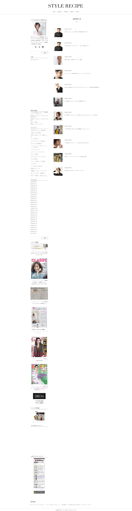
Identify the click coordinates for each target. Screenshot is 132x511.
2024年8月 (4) (34, 196)
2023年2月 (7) (34, 227)
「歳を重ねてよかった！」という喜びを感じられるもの (77, 142)
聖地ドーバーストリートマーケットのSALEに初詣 (75, 156)
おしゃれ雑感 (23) (42, 130)
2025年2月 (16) (34, 189)
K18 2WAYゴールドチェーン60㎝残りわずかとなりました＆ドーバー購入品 (81, 115)
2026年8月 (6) (34, 181)
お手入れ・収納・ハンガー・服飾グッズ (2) (39, 135)
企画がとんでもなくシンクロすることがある (39, 119)
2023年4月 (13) (34, 223)
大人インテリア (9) (34, 173)
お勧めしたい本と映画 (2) (36, 132)
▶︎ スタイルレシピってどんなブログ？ (37, 504)
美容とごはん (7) (43, 175)
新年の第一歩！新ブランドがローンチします (74, 170)
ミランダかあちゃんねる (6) (36, 166)
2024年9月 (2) (34, 194)
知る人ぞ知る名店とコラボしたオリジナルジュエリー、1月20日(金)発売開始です (82, 87)
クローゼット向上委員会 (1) (36, 143)
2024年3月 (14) (34, 202)
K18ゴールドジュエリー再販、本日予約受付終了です (76, 31)
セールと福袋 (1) (34, 159)
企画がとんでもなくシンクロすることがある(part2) (39, 116)
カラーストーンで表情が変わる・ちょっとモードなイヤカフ (78, 73)
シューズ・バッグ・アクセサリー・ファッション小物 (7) (39, 146)
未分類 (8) (36, 175)
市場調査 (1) (42, 173)
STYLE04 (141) (34, 130)
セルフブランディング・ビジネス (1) (38, 156)
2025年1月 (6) (34, 191)
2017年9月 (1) (34, 233)
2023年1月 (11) (34, 229)
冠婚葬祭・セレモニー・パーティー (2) (39, 170)
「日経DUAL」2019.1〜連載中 (37, 251)
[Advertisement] (39, 84)
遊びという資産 (34, 122)
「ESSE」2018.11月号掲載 (37, 386)
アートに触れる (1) (34, 138)
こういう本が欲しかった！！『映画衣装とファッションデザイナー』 (39, 113)
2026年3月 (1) (34, 183)
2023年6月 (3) (34, 219)
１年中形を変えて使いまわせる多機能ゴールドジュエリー (77, 129)
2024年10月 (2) (34, 192)
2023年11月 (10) (34, 210)
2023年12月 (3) (34, 208)
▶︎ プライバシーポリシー (87, 504)
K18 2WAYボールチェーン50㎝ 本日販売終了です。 (76, 101)
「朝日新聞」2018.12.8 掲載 (37, 301)
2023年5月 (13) (34, 221)
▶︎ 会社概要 (64, 504)
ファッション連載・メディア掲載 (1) (38, 161)
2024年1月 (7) (34, 206)
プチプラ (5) (33, 163)
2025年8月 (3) (34, 185)
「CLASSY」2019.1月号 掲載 (37, 280)
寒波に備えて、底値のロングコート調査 (73, 59)
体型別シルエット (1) (35, 168)
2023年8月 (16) (34, 216)
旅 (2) (32, 175)
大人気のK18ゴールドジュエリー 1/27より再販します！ (77, 45)
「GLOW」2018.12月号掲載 (37, 358)
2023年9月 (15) (34, 214)
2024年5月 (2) (34, 200)
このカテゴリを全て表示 (39, 488)
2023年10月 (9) (34, 212)
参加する (43, 490)
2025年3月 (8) (34, 187)
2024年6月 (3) (34, 198)
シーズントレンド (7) (35, 149)
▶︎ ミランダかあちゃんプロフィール (53, 504)
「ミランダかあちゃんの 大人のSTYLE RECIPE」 (39, 331)
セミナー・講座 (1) (34, 154)
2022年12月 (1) (34, 231)
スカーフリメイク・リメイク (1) (37, 152)
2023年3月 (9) (34, 225)
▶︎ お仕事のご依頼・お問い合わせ (74, 504)
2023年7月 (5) (34, 217)
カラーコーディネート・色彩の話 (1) (38, 141)
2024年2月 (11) (34, 204)
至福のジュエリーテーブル (36, 124)
